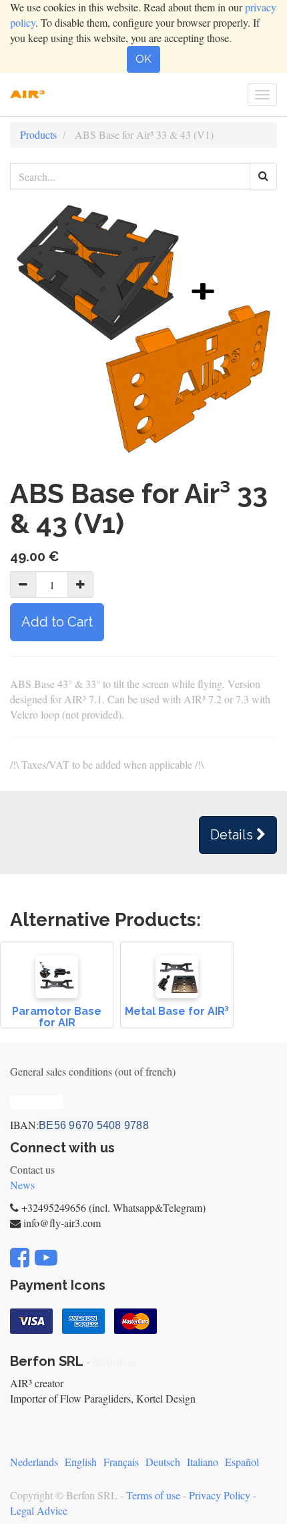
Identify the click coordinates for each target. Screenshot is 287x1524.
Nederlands (34, 1462)
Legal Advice (38, 1510)
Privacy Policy (219, 1495)
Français (121, 1462)
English (81, 1462)
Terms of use (153, 1495)
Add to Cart (57, 622)
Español (242, 1462)
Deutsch (163, 1462)
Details (233, 835)
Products (38, 134)
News (22, 1185)
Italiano (202, 1462)
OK (143, 59)
